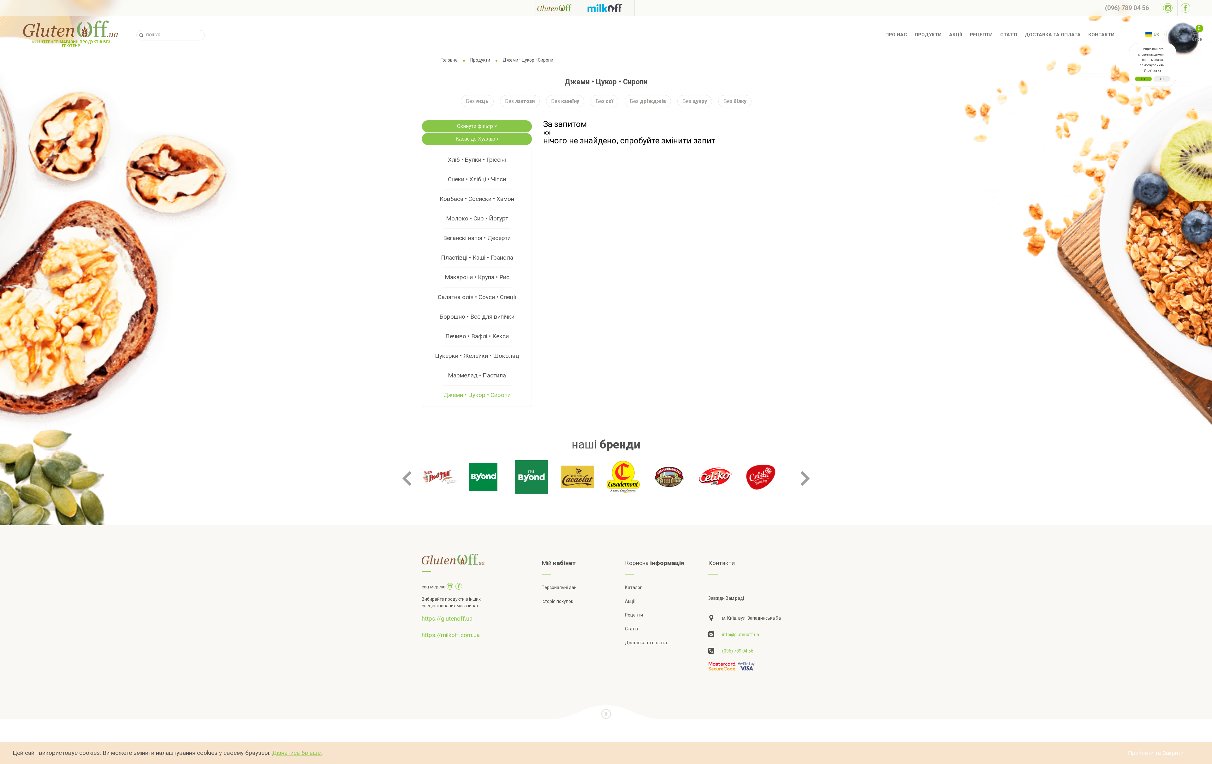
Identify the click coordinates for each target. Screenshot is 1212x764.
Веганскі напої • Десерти (477, 238)
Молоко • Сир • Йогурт (477, 218)
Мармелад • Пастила (477, 375)
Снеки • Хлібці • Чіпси (477, 179)
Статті (1008, 35)
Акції (955, 35)
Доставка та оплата (1053, 35)
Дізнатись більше (297, 752)
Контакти (1101, 35)
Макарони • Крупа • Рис (477, 277)
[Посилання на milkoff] (609, 7)
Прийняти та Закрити (1156, 753)
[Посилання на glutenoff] (559, 7)
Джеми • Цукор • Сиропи (477, 395)
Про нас (896, 35)
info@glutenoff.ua (740, 634)
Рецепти (981, 35)
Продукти (928, 35)
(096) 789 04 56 (737, 650)
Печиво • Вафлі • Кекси (477, 336)
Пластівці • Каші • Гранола (477, 257)
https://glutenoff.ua (447, 618)
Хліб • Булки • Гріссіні (477, 159)
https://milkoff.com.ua (451, 635)
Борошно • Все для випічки (477, 316)
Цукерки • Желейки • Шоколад (477, 355)
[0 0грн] (1188, 35)
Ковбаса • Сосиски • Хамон (477, 198)
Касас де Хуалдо (477, 138)
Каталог (633, 587)
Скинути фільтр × (477, 126)
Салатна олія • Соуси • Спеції (477, 297)
